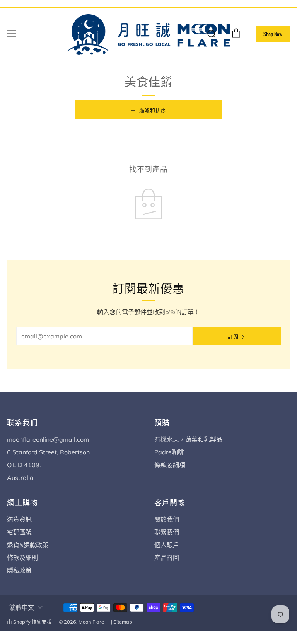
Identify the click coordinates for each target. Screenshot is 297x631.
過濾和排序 (152, 110)
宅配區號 (19, 532)
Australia (20, 477)
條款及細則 (22, 557)
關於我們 (166, 519)
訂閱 (233, 336)
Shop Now (272, 34)
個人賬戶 (166, 545)
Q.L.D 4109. (24, 465)
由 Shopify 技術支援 (29, 622)
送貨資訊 (19, 519)
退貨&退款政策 (27, 545)
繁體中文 (21, 607)
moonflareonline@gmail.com (48, 439)
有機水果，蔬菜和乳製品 (188, 439)
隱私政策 (19, 570)
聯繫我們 (166, 532)
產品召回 (166, 557)
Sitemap (122, 622)
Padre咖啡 (169, 452)
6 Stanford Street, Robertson (48, 452)
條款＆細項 (169, 465)
